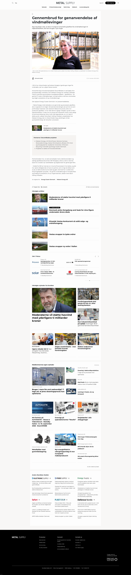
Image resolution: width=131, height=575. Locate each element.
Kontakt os (78, 542)
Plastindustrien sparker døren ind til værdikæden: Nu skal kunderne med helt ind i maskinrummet (65, 511)
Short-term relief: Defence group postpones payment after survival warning (87, 511)
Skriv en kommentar (93, 187)
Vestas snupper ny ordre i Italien (63, 516)
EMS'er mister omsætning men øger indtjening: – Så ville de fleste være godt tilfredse (42, 483)
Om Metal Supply (79, 547)
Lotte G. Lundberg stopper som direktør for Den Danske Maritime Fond (41, 511)
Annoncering (42, 545)
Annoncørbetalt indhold (63, 549)
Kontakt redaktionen (80, 540)
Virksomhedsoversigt (55, 7)
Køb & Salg (67, 7)
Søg (16, 3)
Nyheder (44, 7)
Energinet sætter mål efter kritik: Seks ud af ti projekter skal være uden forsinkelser (88, 483)
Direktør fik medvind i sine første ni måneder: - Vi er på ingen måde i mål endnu (65, 488)
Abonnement (42, 540)
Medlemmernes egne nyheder (43, 365)
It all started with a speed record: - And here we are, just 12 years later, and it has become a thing (88, 504)
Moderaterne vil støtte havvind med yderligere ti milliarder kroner (54, 129)
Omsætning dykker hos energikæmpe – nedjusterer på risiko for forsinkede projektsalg (88, 495)
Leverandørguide (84, 7)
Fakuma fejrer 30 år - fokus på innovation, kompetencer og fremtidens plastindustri (63, 504)
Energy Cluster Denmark (48, 179)
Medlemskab (42, 542)
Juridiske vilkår (60, 544)
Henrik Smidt (39, 78)
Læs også (45, 125)
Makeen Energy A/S (62, 179)
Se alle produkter (43, 547)
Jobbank (74, 7)
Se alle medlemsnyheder (93, 466)
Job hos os (77, 545)
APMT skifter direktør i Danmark (40, 516)
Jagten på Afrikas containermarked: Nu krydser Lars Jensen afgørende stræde (41, 504)
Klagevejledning (61, 546)
